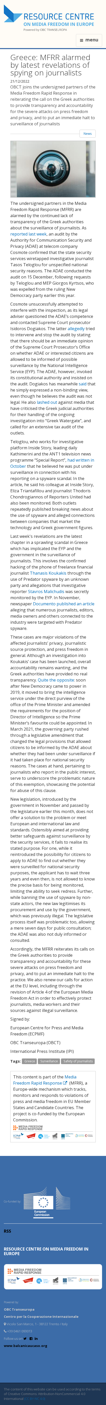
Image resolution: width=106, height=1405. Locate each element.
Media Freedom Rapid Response (44, 1080)
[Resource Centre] (49, 18)
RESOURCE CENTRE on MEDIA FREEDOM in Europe (46, 1251)
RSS (7, 1231)
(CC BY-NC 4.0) (34, 1398)
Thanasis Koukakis (48, 573)
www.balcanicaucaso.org (25, 1345)
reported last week (28, 234)
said (82, 384)
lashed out (47, 402)
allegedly (76, 328)
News (88, 133)
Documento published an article (63, 604)
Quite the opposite (56, 680)
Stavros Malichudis (46, 591)
